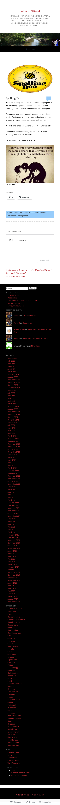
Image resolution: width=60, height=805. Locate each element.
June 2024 (12, 428)
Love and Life (13, 692)
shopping (11, 724)
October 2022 (13, 481)
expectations (12, 660)
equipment (12, 654)
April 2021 (11, 530)
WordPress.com (14, 763)
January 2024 (13, 441)
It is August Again (14, 295)
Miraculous (35, 346)
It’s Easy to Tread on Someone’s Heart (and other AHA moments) (16, 273)
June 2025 (12, 396)
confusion (11, 628)
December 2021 (14, 508)
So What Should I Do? (43, 269)
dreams (27, 212)
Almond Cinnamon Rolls (20, 773)
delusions (11, 638)
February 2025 (13, 407)
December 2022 (14, 476)
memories (42, 212)
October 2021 (13, 514)
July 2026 (11, 361)
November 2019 (14, 575)
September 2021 (14, 516)
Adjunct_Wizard (30, 11)
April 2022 (11, 497)
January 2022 (13, 506)
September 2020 (14, 548)
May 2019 (11, 591)
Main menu (30, 49)
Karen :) (17, 316)
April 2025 (11, 401)
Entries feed (12, 758)
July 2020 (11, 554)
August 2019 (12, 583)
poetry (10, 711)
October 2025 (13, 385)
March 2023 (12, 468)
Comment (44, 260)
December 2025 (14, 380)
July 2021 (11, 522)
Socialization (12, 729)
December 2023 (14, 444)
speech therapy (13, 732)
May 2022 (11, 495)
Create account (13, 752)
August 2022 (12, 487)
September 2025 (14, 388)
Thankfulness (13, 740)
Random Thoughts (15, 719)
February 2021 (13, 535)
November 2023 (14, 447)
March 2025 (12, 404)
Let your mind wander (16, 306)
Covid (10, 636)
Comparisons (13, 625)
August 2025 (12, 390)
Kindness (34, 212)
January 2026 (13, 377)
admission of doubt (15, 609)
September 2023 (14, 452)
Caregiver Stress (14, 622)
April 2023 (11, 465)
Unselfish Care (13, 745)
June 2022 (12, 492)
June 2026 (12, 364)
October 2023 (13, 449)
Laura (13, 770)
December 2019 (14, 572)
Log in (10, 755)
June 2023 (12, 460)
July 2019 (11, 586)
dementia (11, 641)
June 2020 (12, 556)
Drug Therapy (13, 646)
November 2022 (14, 479)
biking (10, 614)
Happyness (12, 676)
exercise (11, 657)
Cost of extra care (14, 633)
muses (10, 697)
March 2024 (12, 436)
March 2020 (12, 564)
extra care (11, 662)
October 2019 (13, 578)
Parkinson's (11, 216)
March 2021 (12, 532)
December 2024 (14, 412)
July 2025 (11, 393)
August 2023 (12, 455)
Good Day (11, 670)
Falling (10, 665)
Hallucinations (13, 673)
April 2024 (11, 433)
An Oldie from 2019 (15, 303)
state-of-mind (12, 737)
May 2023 (11, 463)
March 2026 (12, 372)
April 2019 (11, 594)
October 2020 (13, 546)
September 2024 (14, 420)
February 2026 (13, 374)
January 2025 (13, 409)
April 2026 (11, 369)
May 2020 (11, 559)
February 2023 (13, 471)
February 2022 (13, 503)
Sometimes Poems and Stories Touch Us (23, 301)
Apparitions (19, 212)
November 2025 (14, 382)
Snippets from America (19, 776)
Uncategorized (22, 216)
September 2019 (14, 580)
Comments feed (14, 760)
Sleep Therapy (13, 727)
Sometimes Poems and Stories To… (36, 338)
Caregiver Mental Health (17, 620)
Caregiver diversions (15, 617)
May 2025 (11, 399)
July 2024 (11, 425)
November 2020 (14, 543)
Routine (11, 721)
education (11, 649)
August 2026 (12, 358)
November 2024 (14, 415)
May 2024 (11, 431)
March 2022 (12, 500)
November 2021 (14, 511)
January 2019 (13, 599)
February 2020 (13, 567)
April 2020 (11, 562)
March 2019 (12, 596)
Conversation (13, 630)
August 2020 (12, 551)
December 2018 (14, 602)
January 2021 (13, 538)
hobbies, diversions (15, 684)
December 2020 (14, 540)
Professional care (14, 716)
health (10, 678)
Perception (12, 708)
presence (11, 713)
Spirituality (11, 735)
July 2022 (11, 489)
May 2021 (11, 527)
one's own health (14, 700)
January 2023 (13, 473)
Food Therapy (13, 668)
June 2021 (12, 524)
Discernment (12, 298)
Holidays (11, 686)
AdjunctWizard (19, 329)
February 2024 (13, 439)
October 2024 (13, 417)
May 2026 (11, 366)
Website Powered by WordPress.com (30, 795)
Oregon (10, 703)
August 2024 (12, 423)
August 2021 (12, 519)
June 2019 (12, 588)
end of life (11, 652)
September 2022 (14, 484)
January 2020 (13, 570)
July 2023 (11, 457)
